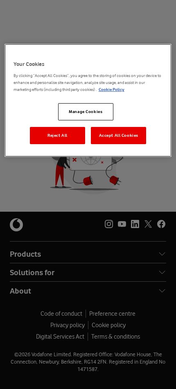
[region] (88, 100)
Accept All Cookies (118, 135)
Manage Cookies (85, 111)
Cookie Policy (111, 89)
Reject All (57, 135)
